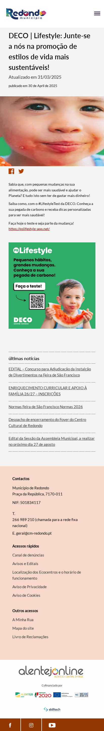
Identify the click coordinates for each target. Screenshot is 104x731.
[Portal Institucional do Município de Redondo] (28, 13)
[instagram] (31, 724)
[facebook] (10, 724)
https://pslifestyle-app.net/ (29, 229)
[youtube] (52, 724)
